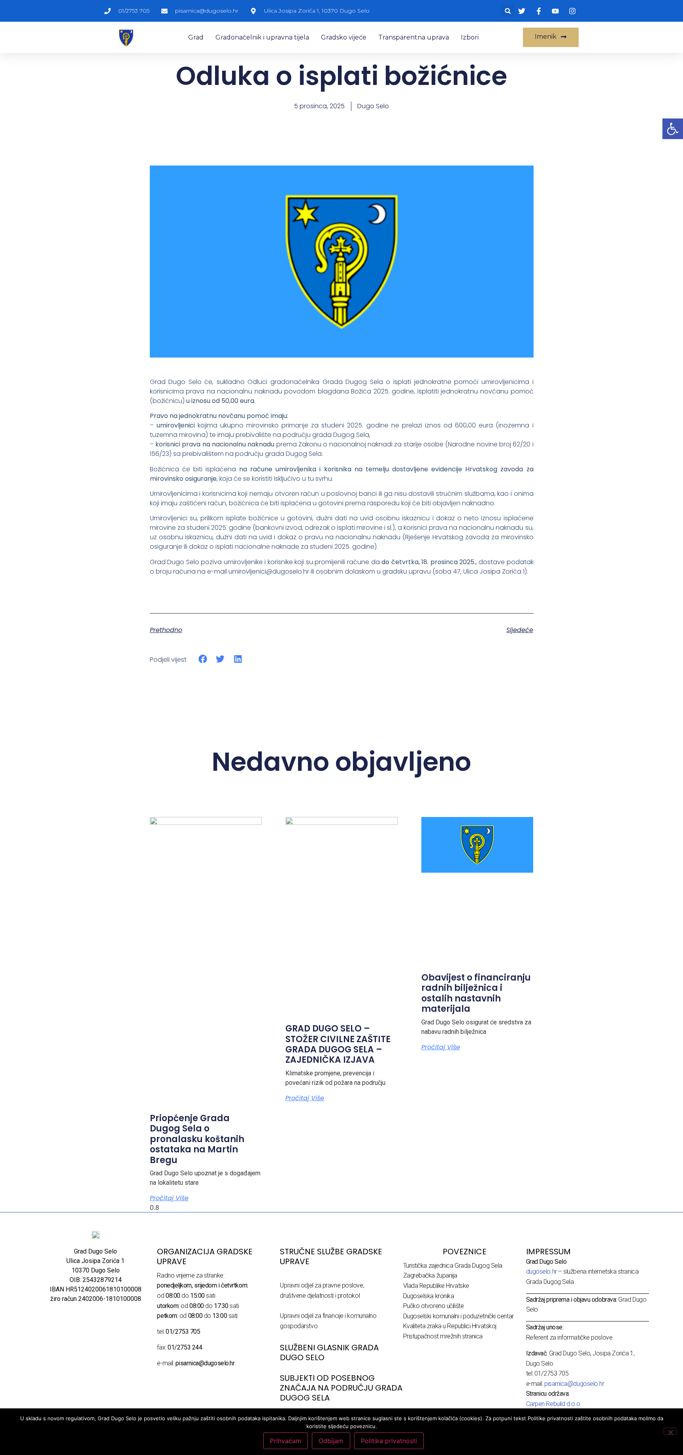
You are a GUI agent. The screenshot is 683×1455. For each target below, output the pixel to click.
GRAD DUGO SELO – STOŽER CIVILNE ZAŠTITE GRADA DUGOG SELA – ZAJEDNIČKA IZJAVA (338, 1044)
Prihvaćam (285, 1441)
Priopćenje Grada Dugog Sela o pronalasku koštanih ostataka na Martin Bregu (197, 1139)
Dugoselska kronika (428, 1296)
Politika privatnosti (389, 1441)
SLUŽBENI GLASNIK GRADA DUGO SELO (329, 1352)
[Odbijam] (670, 1431)
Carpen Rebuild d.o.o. (554, 1404)
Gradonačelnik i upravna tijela (262, 37)
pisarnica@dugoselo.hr (574, 1383)
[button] (508, 11)
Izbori (470, 37)
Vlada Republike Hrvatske (436, 1285)
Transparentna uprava (413, 37)
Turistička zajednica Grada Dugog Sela (452, 1265)
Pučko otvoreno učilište (433, 1306)
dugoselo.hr (541, 1271)
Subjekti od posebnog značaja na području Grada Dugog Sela (341, 1387)
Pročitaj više (169, 1198)
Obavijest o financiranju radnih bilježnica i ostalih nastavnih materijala (476, 993)
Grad (196, 37)
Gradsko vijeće (343, 37)
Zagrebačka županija (430, 1275)
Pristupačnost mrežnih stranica (443, 1336)
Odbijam (331, 1441)
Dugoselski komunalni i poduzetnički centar (458, 1316)
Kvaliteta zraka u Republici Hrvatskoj (449, 1326)
